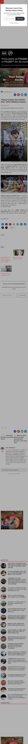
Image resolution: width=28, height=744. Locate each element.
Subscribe (20, 18)
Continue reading (14, 23)
